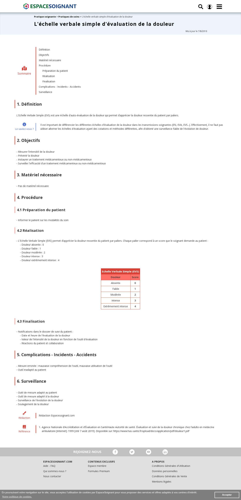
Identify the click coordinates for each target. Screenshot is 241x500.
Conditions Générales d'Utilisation (171, 465)
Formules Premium (99, 471)
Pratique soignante (45, 16)
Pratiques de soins (68, 16)
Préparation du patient (55, 70)
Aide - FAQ (49, 465)
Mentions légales (161, 481)
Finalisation (48, 81)
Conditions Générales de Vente (169, 476)
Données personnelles (164, 471)
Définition (44, 49)
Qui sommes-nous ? (54, 471)
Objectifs (44, 55)
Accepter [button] (227, 495)
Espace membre (97, 465)
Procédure (45, 65)
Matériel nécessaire (50, 60)
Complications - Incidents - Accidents (60, 86)
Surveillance (45, 92)
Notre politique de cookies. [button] (17, 496)
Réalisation (48, 76)
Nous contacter (52, 476)
